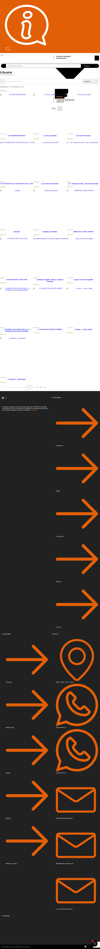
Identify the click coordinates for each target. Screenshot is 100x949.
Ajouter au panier (21, 132)
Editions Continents (63, 56)
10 (41, 387)
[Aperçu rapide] (13, 132)
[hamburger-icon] (97, 58)
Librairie (7, 74)
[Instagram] (98, 4)
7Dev (29, 946)
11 (45, 387)
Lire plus (34, 410)
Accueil (2, 74)
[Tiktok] (95, 4)
